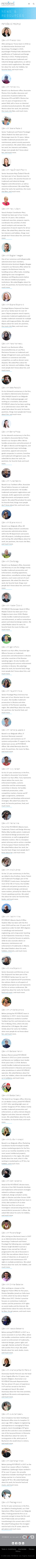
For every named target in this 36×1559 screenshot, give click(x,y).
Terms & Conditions (9, 1549)
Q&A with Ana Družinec (11, 869)
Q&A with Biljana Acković (12, 522)
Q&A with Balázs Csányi (11, 1095)
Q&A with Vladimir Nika (11, 916)
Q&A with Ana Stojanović (12, 968)
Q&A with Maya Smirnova (12, 691)
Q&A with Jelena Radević (12, 128)
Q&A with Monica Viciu (11, 87)
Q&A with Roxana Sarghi (11, 1232)
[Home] (8, 4)
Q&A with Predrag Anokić (12, 1502)
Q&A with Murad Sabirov (11, 481)
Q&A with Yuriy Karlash (11, 769)
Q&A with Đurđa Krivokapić (12, 1139)
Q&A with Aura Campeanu (12, 1414)
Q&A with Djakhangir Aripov (13, 1460)
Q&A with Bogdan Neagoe (12, 255)
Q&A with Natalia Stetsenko (13, 1328)
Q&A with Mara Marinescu (12, 343)
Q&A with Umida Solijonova (13, 1009)
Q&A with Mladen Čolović (12, 605)
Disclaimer (22, 1549)
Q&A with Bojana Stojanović (13, 304)
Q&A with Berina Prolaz (11, 431)
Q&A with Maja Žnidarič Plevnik (14, 170)
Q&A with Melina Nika (10, 823)
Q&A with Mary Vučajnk (11, 208)
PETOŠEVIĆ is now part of (12, 1537)
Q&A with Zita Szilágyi (10, 561)
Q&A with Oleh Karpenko (12, 1181)
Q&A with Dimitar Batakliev (13, 1284)
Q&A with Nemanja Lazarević (13, 730)
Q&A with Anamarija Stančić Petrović (16, 1370)
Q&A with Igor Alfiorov (10, 647)
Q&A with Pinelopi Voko (11, 40)
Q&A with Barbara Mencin (12, 1051)
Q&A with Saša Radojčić (11, 387)
